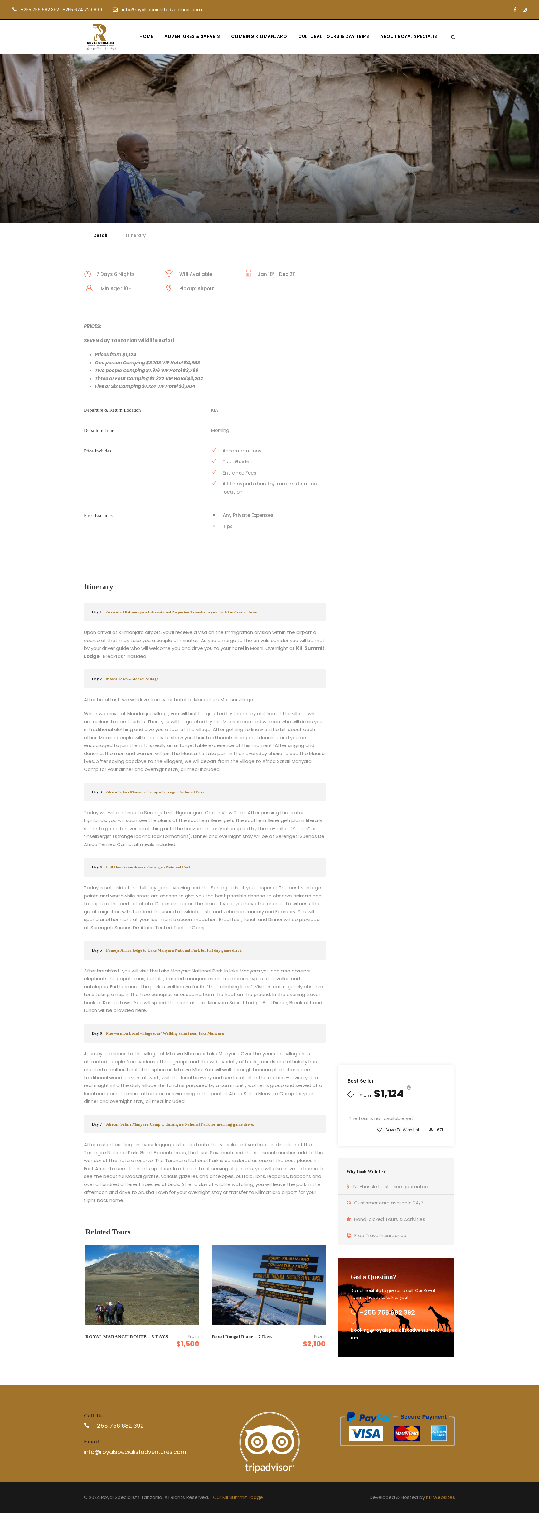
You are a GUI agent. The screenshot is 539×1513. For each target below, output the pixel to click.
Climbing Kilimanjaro (259, 36)
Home (146, 36)
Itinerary (136, 235)
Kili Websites (440, 1497)
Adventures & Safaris (192, 36)
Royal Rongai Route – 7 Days (242, 1336)
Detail (100, 235)
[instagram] (525, 10)
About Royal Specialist (410, 36)
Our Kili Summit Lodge (238, 1497)
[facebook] (515, 10)
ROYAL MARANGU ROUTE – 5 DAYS (126, 1336)
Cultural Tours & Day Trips (333, 36)
